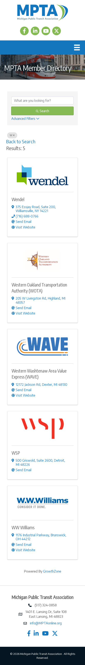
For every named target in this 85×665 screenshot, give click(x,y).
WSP (16, 453)
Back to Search (20, 141)
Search (44, 111)
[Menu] (77, 47)
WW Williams (23, 527)
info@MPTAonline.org (46, 623)
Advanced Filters (23, 118)
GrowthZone (52, 571)
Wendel (18, 199)
